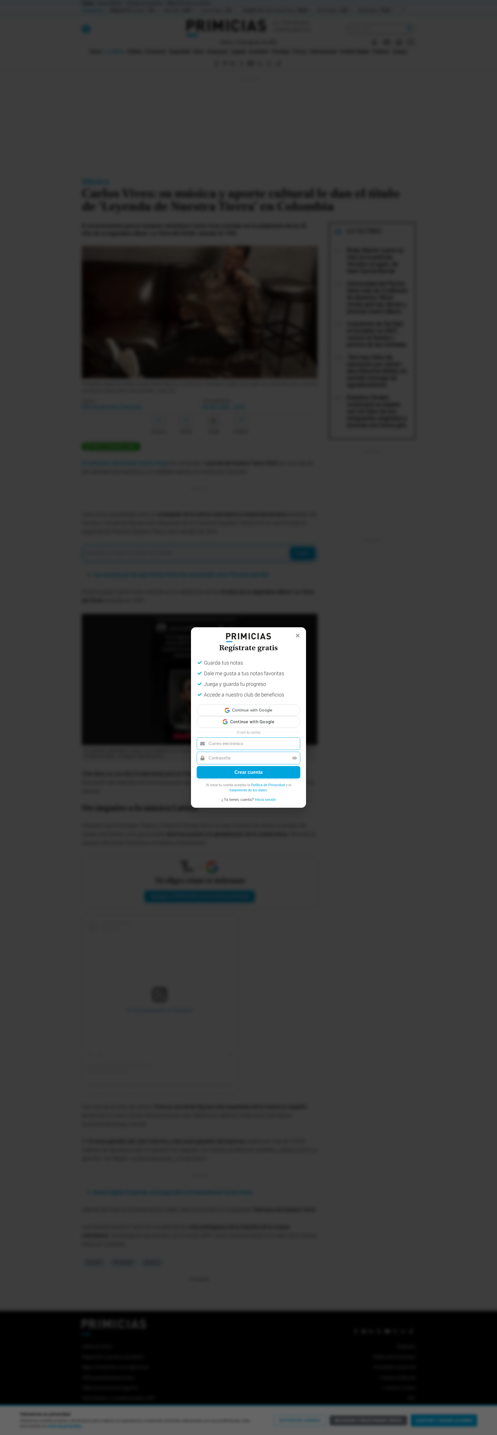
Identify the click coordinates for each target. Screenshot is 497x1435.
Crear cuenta (248, 767)
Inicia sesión (265, 794)
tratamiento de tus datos (248, 785)
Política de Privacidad (268, 780)
